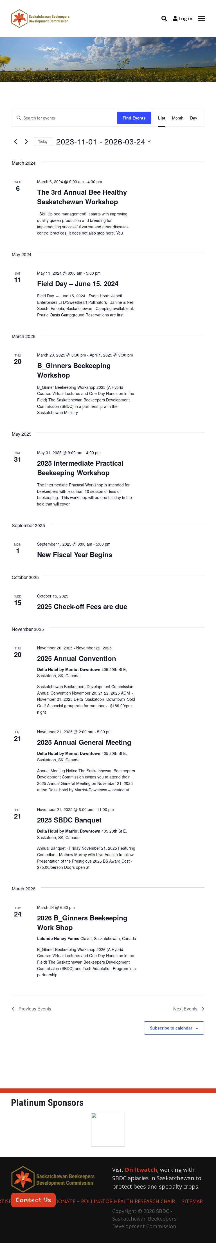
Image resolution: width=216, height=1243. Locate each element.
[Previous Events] (15, 141)
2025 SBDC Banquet (69, 819)
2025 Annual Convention (76, 658)
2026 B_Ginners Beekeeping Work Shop (82, 922)
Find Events (134, 118)
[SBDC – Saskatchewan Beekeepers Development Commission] (40, 18)
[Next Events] (26, 141)
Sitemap (192, 1201)
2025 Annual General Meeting (84, 742)
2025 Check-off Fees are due (82, 606)
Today (43, 141)
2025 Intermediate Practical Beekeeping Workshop (80, 467)
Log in (185, 18)
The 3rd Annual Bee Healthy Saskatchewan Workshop (82, 196)
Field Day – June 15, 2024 (77, 283)
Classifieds (33, 1201)
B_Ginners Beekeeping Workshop (74, 370)
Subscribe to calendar (171, 1028)
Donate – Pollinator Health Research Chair (115, 1201)
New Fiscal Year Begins (74, 554)
